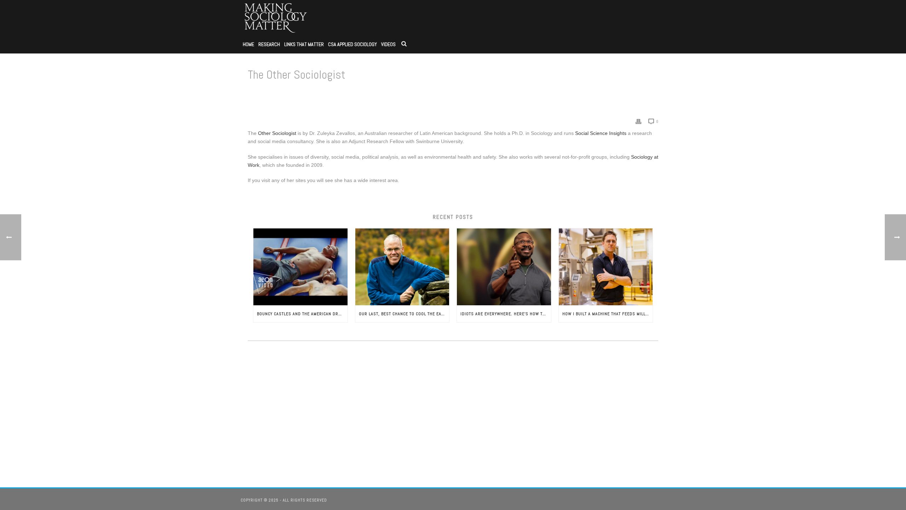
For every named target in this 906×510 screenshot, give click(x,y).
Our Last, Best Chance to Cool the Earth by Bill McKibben (404, 314)
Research (269, 44)
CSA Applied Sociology (352, 44)
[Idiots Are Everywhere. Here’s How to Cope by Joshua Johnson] (504, 266)
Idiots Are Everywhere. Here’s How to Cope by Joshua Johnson (505, 314)
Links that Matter (588, 93)
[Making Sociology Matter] (276, 17)
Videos (388, 44)
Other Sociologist (278, 133)
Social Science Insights (600, 133)
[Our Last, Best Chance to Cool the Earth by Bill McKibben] (402, 266)
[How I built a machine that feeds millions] (606, 266)
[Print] (638, 121)
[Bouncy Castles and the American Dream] (300, 266)
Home (248, 44)
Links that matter (304, 44)
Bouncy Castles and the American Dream (301, 314)
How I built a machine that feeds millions (607, 314)
